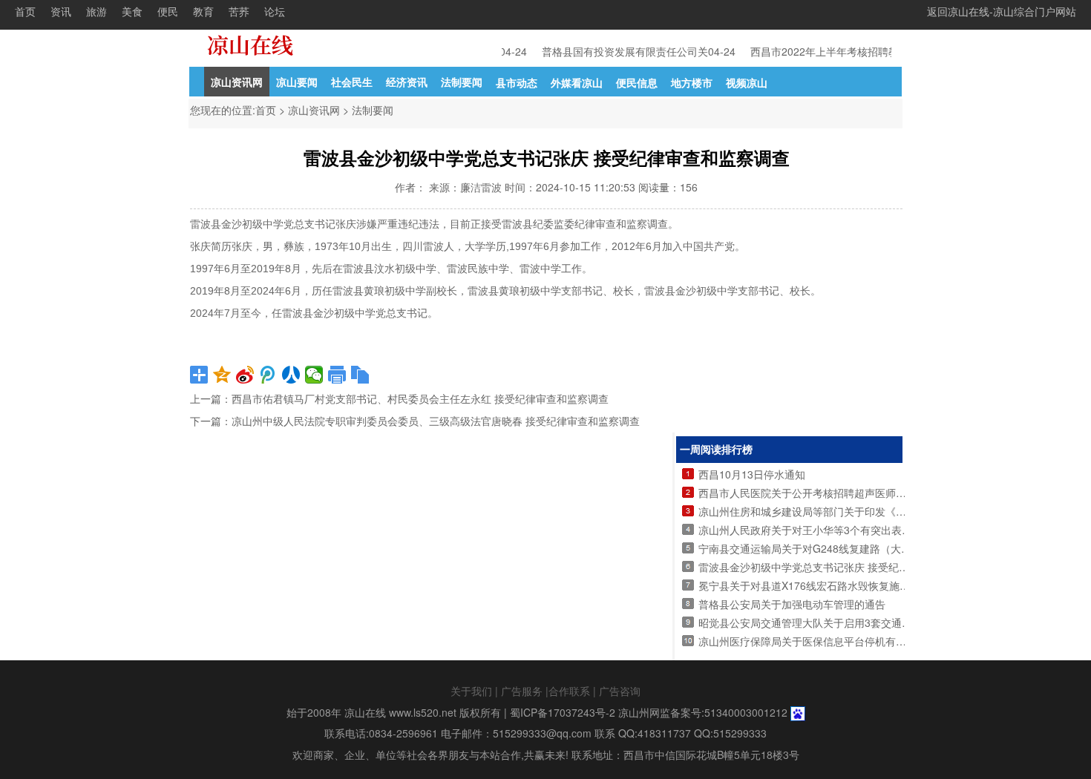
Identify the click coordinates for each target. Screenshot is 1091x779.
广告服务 (522, 690)
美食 (132, 11)
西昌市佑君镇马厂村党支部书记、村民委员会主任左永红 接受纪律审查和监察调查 (420, 399)
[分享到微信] (314, 375)
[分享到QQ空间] (222, 375)
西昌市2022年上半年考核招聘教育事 (832, 51)
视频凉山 (746, 82)
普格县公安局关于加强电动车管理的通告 (791, 603)
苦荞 (239, 11)
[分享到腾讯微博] (268, 375)
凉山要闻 (297, 81)
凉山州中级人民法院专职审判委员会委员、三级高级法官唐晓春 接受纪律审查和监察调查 (436, 421)
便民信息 (637, 82)
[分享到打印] (337, 375)
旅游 (96, 11)
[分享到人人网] (291, 375)
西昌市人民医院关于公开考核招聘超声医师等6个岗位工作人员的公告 (857, 492)
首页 (25, 11)
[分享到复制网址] (360, 375)
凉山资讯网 (237, 81)
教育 (203, 11)
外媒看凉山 (577, 82)
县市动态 (516, 82)
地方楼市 (691, 82)
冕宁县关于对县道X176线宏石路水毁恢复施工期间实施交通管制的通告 (861, 585)
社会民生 (352, 81)
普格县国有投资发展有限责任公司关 (622, 51)
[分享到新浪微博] (245, 375)
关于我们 (471, 690)
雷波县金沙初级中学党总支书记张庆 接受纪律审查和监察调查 (840, 566)
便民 (167, 11)
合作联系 (569, 690)
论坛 (274, 11)
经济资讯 (406, 81)
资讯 (60, 11)
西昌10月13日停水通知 (751, 474)
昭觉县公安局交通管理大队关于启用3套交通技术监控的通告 (836, 622)
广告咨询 (619, 690)
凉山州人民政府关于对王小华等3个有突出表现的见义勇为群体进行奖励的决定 (878, 529)
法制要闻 (461, 81)
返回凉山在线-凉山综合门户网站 (1001, 11)
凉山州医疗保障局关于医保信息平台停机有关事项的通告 (828, 641)
